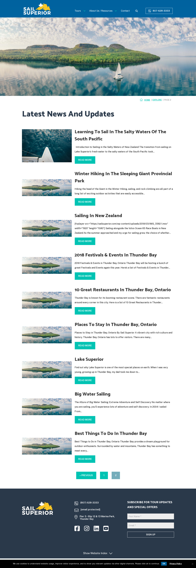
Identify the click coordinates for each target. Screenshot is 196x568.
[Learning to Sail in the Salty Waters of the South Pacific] (47, 145)
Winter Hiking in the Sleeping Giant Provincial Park (123, 177)
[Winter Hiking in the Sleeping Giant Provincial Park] (47, 187)
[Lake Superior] (47, 369)
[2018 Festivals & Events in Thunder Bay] (47, 265)
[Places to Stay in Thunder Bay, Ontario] (47, 334)
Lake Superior (89, 359)
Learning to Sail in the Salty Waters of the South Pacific (120, 135)
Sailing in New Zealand (98, 216)
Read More (86, 159)
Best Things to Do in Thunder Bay (111, 433)
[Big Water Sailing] (47, 406)
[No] (192, 563)
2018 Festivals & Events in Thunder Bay (116, 255)
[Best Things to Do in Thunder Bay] (47, 446)
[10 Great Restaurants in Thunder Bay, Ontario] (47, 300)
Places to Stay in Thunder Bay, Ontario (116, 324)
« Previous (86, 475)
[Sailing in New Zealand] (47, 228)
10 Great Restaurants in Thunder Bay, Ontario (123, 290)
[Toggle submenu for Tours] (84, 11)
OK (164, 563)
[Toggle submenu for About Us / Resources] (116, 11)
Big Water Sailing (92, 394)
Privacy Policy (176, 563)
